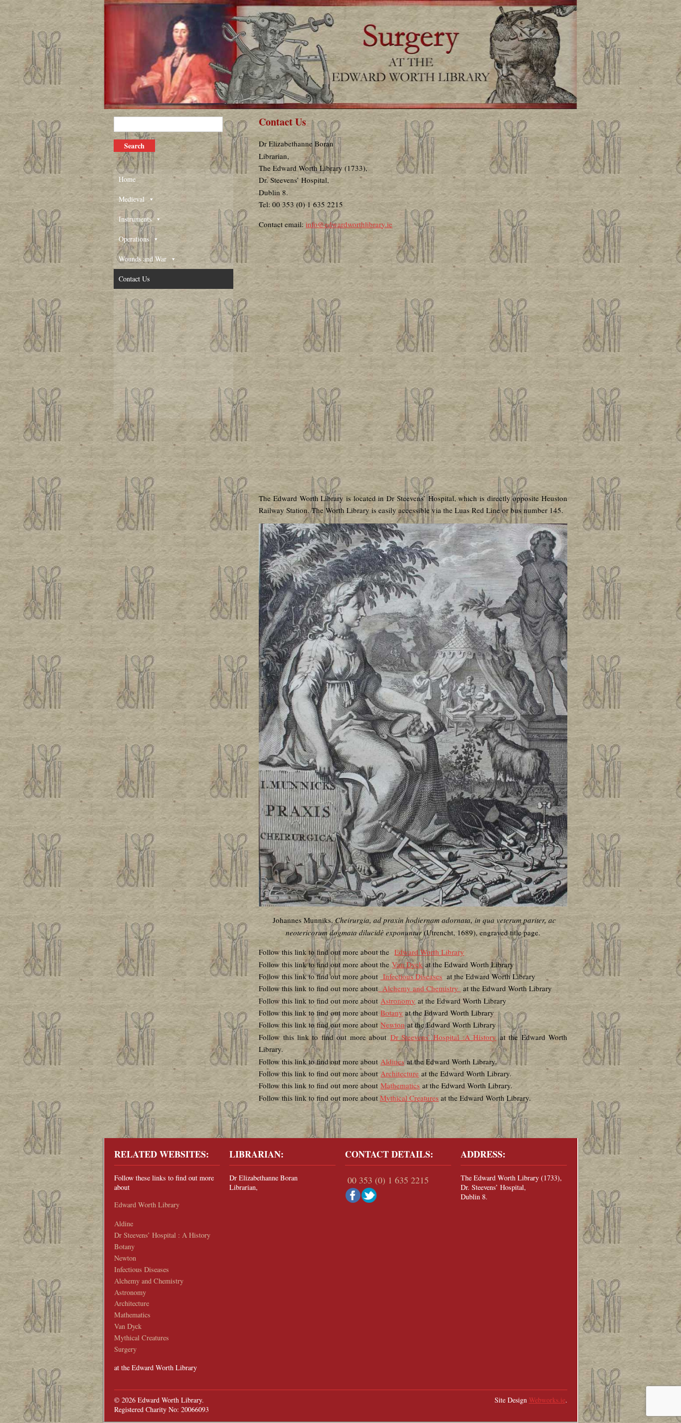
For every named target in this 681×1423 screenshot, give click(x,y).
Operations (134, 239)
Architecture (399, 1073)
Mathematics (400, 1085)
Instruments (135, 219)
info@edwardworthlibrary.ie (349, 224)
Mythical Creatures (409, 1098)
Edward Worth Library (429, 952)
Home (127, 179)
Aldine (123, 1223)
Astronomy (397, 1001)
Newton (392, 1025)
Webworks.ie (547, 1400)
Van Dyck (407, 964)
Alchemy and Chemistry (418, 988)
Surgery (125, 1349)
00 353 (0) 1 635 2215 (388, 1180)
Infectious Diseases (411, 976)
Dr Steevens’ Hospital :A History (443, 1037)
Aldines (392, 1061)
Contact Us (134, 278)
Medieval (132, 199)
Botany (391, 1013)
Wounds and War (143, 258)
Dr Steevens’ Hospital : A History (162, 1235)
